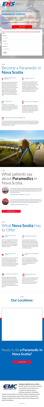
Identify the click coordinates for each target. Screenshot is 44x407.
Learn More (11, 211)
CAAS (17, 108)
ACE (7, 110)
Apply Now (22, 26)
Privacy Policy (22, 403)
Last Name (5, 41)
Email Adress (5, 46)
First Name (5, 35)
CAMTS (3, 110)
